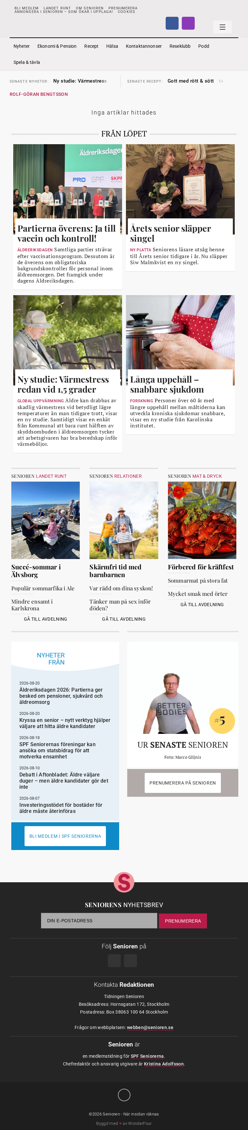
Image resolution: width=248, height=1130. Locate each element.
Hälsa (112, 46)
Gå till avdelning (45, 619)
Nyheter (22, 46)
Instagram (188, 23)
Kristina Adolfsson (164, 1063)
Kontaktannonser (144, 46)
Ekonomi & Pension (57, 46)
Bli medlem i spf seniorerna (65, 836)
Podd (203, 46)
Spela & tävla (27, 62)
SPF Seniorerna (147, 1056)
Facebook (172, 23)
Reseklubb (180, 46)
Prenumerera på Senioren (183, 782)
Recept (91, 46)
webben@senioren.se (150, 1027)
